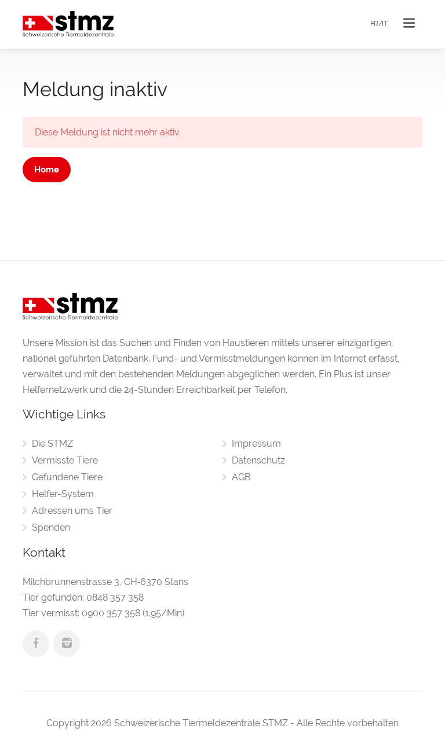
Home (46, 169)
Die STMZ (52, 443)
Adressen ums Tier (72, 510)
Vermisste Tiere (65, 460)
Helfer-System (63, 493)
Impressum (256, 443)
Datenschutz (258, 460)
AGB (241, 477)
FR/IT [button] (379, 24)
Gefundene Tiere (67, 477)
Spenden (51, 527)
